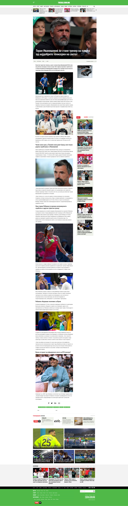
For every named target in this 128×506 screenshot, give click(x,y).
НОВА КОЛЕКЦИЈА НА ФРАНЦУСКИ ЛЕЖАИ (88, 418)
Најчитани (35, 466)
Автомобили (57, 6)
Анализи (47, 490)
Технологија (38, 499)
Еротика (49, 499)
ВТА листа (61, 407)
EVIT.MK (64, 418)
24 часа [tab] (88, 466)
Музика (43, 497)
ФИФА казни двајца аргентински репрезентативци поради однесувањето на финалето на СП (44, 11)
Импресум (86, 495)
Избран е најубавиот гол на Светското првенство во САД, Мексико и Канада (42, 460)
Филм (40, 497)
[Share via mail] (59, 403)
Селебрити (46, 497)
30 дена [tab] (94, 466)
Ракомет (44, 492)
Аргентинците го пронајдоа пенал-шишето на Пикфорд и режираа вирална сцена (64, 460)
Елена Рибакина (49, 407)
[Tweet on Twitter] (51, 403)
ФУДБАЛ (34, 476)
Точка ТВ (84, 6)
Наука (35, 499)
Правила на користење (92, 499)
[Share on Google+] (55, 403)
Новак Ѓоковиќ (67, 407)
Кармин (74, 6)
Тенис (47, 492)
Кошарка (41, 492)
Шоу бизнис (46, 6)
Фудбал (38, 492)
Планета (52, 6)
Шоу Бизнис (36, 497)
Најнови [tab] (86, 117)
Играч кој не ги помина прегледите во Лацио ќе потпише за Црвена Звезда (84, 199)
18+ (87, 6)
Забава (62, 6)
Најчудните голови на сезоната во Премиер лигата (48, 447)
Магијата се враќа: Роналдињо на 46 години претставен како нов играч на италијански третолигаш (84, 216)
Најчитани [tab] (91, 117)
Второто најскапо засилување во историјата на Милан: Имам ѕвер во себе (87, 480)
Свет (44, 490)
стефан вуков (56, 407)
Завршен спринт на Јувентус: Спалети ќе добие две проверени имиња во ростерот (84, 232)
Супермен (79, 6)
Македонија (38, 490)
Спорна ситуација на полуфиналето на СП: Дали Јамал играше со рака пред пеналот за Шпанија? (85, 460)
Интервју (70, 6)
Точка (35, 61)
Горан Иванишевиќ (41, 407)
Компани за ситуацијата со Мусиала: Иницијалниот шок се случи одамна (75, 10)
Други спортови (55, 492)
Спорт (38, 6)
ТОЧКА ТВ (44, 418)
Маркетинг (90, 495)
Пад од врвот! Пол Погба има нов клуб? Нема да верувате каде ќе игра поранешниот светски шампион (59, 11)
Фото (65, 487)
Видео (66, 6)
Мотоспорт (50, 492)
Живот (41, 6)
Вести (34, 6)
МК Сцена (50, 497)
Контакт (94, 495)
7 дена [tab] (91, 466)
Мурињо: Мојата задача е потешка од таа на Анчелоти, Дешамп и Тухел (91, 10)
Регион (42, 490)
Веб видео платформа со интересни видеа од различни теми (47, 420)
